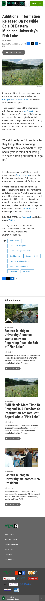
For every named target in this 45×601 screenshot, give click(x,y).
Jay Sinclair (28, 111)
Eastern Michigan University (20, 251)
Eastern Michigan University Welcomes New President (22, 479)
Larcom (25, 175)
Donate (37, 3)
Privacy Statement (11, 544)
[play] (3, 598)
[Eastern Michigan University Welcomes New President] (21, 457)
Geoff (19, 175)
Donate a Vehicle (11, 539)
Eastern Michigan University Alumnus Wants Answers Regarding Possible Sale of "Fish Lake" (22, 339)
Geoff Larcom (15, 256)
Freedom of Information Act (20, 261)
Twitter (11, 220)
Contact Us (9, 549)
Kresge (5, 99)
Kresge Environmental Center (21, 266)
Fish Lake (13, 271)
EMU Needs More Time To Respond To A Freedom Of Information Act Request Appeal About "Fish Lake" (22, 411)
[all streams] (42, 598)
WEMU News (14, 241)
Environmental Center (19, 99)
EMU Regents (9, 559)
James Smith (28, 208)
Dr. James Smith (32, 256)
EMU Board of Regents (18, 246)
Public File (8, 554)
